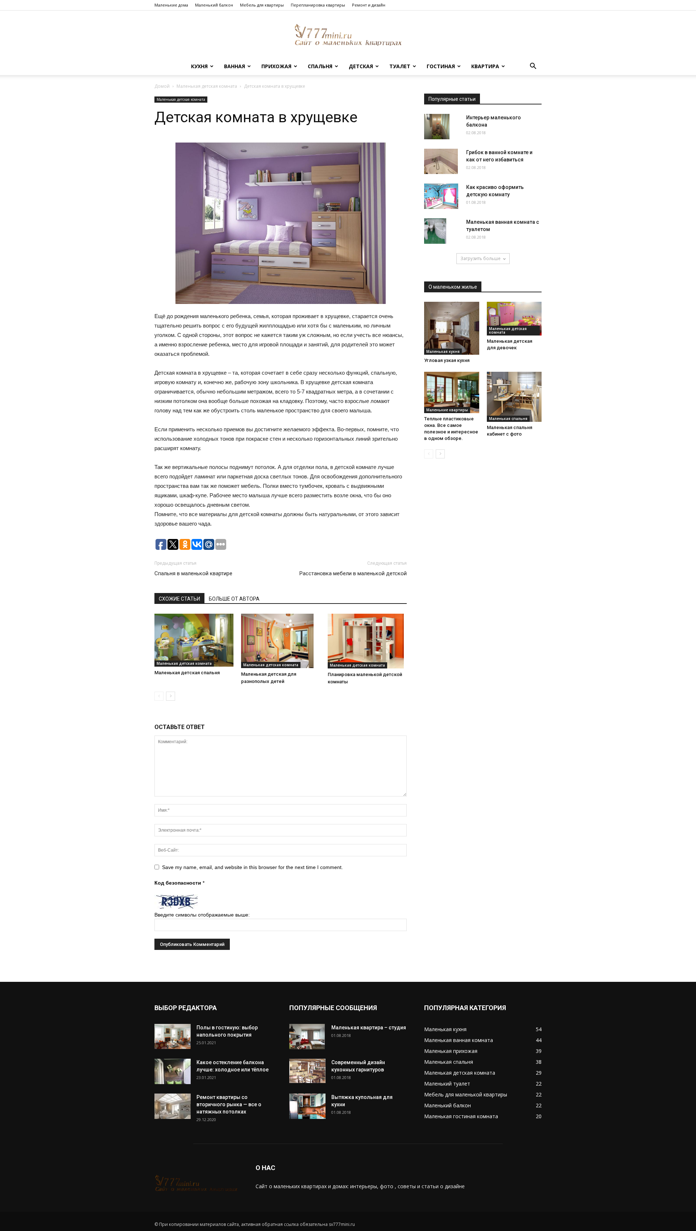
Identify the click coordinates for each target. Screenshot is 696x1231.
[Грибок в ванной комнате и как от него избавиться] (441, 161)
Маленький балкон (214, 5)
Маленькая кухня (443, 351)
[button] (533, 66)
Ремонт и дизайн (368, 5)
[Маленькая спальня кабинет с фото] (514, 397)
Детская (361, 66)
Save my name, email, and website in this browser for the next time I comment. (252, 867)
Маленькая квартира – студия (368, 1027)
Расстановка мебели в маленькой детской (353, 573)
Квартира (485, 66)
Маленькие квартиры (447, 409)
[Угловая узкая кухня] (451, 328)
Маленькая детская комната (207, 86)
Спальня (320, 66)
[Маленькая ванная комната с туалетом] (435, 231)
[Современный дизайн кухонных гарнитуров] (307, 1071)
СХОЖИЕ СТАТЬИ (179, 599)
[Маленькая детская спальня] (193, 640)
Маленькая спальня (508, 418)
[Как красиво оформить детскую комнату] (441, 196)
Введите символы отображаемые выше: (202, 915)
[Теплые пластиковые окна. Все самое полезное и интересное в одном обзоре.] (451, 392)
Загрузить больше (480, 258)
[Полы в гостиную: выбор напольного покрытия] (172, 1036)
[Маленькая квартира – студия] (307, 1036)
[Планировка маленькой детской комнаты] (367, 641)
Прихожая (276, 66)
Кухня (199, 66)
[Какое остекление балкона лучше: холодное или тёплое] (172, 1071)
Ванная (234, 66)
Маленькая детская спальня (187, 672)
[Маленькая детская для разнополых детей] (280, 641)
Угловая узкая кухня (446, 360)
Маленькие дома (171, 5)
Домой (162, 86)
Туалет (399, 66)
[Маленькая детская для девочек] (514, 318)
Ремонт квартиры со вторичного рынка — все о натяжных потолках (228, 1104)
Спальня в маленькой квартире (193, 573)
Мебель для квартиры (262, 5)
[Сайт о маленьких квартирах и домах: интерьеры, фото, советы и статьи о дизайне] (348, 35)
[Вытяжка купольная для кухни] (307, 1106)
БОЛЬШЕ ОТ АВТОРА (234, 599)
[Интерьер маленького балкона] (437, 126)
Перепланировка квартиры (318, 5)
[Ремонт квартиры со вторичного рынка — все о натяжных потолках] (172, 1106)
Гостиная (441, 66)
